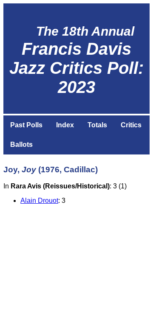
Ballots (21, 144)
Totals (97, 125)
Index (65, 125)
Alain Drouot (39, 200)
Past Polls (26, 125)
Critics (131, 125)
